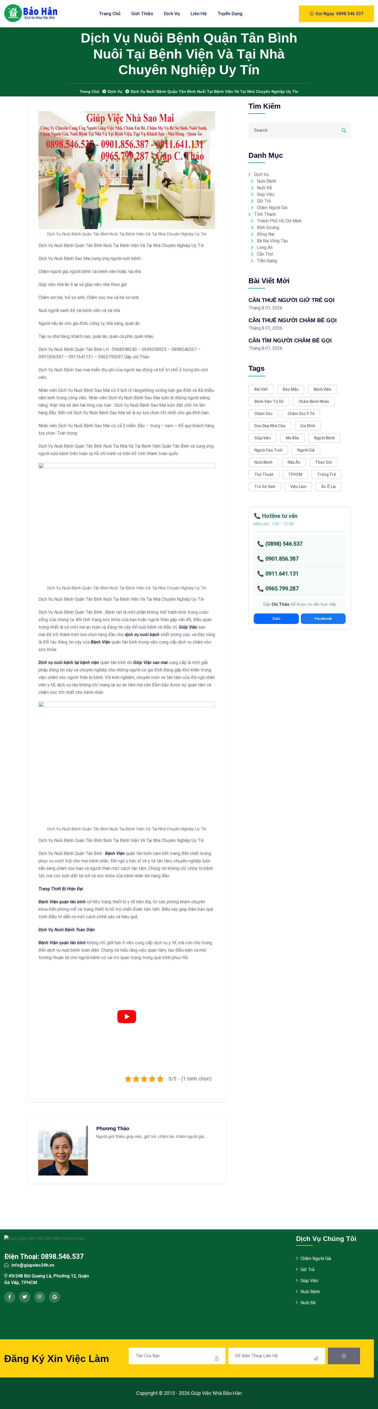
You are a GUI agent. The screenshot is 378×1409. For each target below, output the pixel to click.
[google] (54, 1297)
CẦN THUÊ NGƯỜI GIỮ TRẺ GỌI (291, 300)
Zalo (276, 618)
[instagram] (39, 1297)
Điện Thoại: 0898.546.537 (44, 1257)
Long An (265, 247)
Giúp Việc (266, 194)
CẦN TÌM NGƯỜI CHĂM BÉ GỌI (290, 340)
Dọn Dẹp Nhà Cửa (269, 426)
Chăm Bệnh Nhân (314, 401)
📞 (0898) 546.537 (279, 543)
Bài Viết (261, 389)
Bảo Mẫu (291, 389)
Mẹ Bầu (292, 438)
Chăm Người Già (272, 207)
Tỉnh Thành (265, 214)
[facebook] (9, 1297)
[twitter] (24, 1297)
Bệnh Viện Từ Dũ (269, 401)
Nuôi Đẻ (264, 187)
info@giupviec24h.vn (32, 1265)
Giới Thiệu (142, 13)
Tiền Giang (267, 260)
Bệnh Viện (322, 389)
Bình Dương (268, 227)
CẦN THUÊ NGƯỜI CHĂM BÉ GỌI (292, 320)
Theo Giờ (323, 462)
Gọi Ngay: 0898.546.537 (338, 13)
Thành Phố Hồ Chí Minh (279, 221)
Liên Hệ (199, 13)
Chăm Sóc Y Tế (301, 413)
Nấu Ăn (294, 462)
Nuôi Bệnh (266, 181)
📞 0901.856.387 (278, 558)
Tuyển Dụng (230, 13)
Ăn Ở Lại (328, 486)
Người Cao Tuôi (268, 450)
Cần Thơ (265, 254)
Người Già (306, 450)
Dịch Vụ (172, 13)
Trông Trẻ (326, 474)
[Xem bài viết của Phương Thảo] (63, 1150)
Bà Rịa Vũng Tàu (272, 240)
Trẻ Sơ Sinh (264, 486)
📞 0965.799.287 (278, 588)
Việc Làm (298, 486)
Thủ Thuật (263, 474)
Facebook (323, 618)
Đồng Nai (265, 234)
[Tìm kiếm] (344, 130)
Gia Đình (307, 426)
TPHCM (295, 474)
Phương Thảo (112, 1128)
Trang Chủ (109, 13)
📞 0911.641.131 (278, 573)
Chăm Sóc (263, 413)
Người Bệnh (324, 438)
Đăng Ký (344, 1356)
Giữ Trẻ (264, 201)
